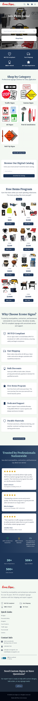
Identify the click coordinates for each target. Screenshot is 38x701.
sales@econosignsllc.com (11, 650)
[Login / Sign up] (28, 4)
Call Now (19, 686)
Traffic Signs (4, 627)
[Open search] (24, 4)
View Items (9, 224)
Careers (3, 633)
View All (19, 199)
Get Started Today (19, 438)
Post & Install (4, 630)
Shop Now (19, 38)
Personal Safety (5, 618)
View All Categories (19, 153)
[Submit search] (34, 31)
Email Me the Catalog (19, 176)
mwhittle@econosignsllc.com (11, 652)
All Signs (3, 616)
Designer (3, 621)
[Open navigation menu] (35, 4)
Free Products (5, 624)
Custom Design (19, 45)
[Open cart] (31, 4)
